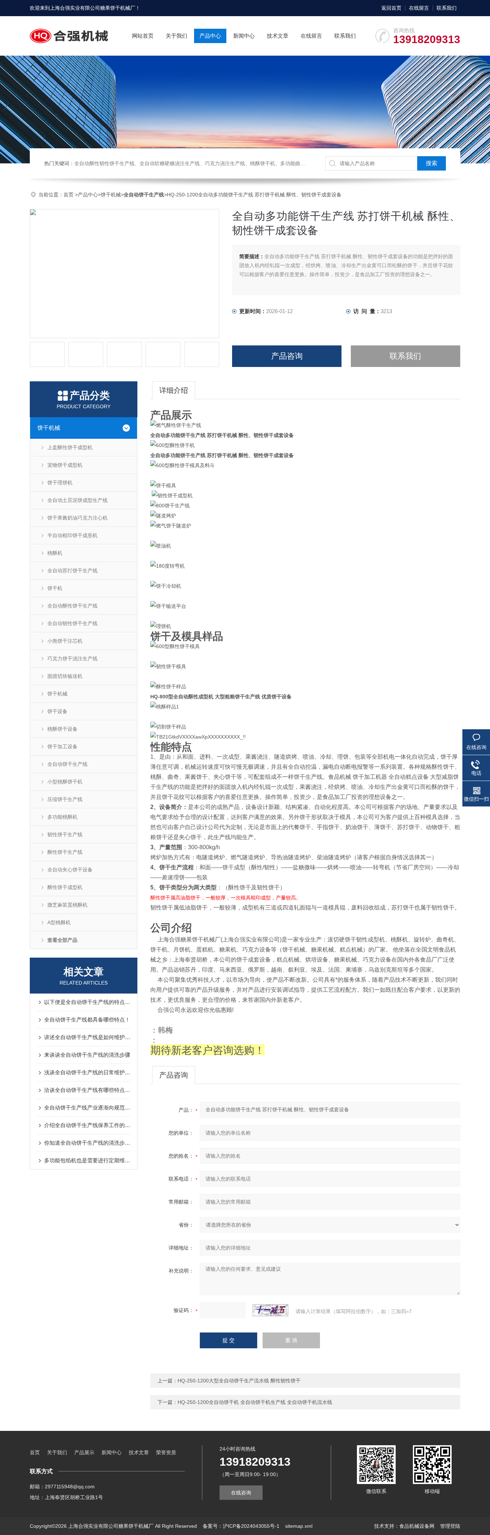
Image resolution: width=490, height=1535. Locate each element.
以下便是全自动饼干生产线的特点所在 (87, 1002)
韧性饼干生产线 (65, 834)
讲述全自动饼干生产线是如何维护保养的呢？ (87, 1037)
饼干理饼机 (59, 482)
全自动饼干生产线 (67, 764)
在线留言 (419, 8)
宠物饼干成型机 (65, 465)
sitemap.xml (298, 1526)
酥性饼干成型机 (65, 887)
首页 (69, 194)
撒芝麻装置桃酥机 (67, 905)
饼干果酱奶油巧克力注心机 (77, 518)
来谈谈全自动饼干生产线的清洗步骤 (87, 1055)
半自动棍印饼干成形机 (72, 535)
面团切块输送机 (65, 676)
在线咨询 (241, 1493)
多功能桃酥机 (62, 817)
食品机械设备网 (416, 1526)
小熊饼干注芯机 (65, 641)
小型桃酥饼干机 (65, 782)
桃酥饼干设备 (62, 729)
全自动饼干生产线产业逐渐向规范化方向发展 (87, 1107)
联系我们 (447, 8)
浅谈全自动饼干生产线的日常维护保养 (87, 1072)
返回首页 (391, 8)
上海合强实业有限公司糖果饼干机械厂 (92, 8)
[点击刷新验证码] (270, 1310)
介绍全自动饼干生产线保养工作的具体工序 (87, 1125)
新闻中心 (244, 36)
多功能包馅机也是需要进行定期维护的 (87, 1160)
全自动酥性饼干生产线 (72, 606)
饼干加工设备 (62, 746)
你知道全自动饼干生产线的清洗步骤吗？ (87, 1143)
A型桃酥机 (59, 922)
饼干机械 (111, 194)
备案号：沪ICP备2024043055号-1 (241, 1526)
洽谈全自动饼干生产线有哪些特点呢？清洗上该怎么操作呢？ (87, 1090)
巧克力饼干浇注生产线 (72, 658)
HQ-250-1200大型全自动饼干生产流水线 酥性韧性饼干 (239, 1380)
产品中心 (210, 36)
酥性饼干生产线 (65, 852)
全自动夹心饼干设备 (70, 870)
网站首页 (143, 36)
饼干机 (54, 588)
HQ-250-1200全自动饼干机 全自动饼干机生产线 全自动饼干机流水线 (255, 1402)
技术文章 (277, 36)
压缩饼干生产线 (65, 799)
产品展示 (84, 1452)
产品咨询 (287, 356)
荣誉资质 (166, 1452)
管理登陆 (450, 1526)
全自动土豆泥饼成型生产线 (77, 500)
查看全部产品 (62, 940)
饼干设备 (57, 711)
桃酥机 (54, 553)
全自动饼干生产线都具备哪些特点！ (87, 1020)
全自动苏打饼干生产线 (72, 570)
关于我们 (176, 36)
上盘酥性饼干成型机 (70, 447)
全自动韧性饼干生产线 (72, 623)
